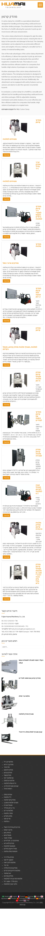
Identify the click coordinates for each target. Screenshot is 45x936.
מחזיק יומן (7, 833)
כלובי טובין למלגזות (10, 884)
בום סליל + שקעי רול (11, 881)
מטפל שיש (7, 835)
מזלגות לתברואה (9, 862)
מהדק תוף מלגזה (9, 800)
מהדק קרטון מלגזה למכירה (39, 452)
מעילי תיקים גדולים (10, 849)
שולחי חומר (8, 838)
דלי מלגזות (7, 797)
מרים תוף (7, 819)
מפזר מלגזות (8, 813)
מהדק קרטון (8, 773)
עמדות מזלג (8, 794)
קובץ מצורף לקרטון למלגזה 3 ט (39, 489)
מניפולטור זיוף (9, 778)
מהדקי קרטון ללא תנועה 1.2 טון (38, 292)
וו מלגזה (6, 821)
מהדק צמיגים (8, 876)
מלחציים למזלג (9, 780)
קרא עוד (6, 155)
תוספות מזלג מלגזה (10, 851)
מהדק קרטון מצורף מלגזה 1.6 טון (38, 376)
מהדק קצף (7, 775)
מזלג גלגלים (8, 816)
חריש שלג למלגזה (10, 783)
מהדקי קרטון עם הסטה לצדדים (30, 678)
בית (18, 109)
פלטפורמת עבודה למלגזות (13, 879)
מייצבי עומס (8, 830)
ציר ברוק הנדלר (9, 808)
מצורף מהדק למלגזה (26, 714)
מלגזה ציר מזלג (24, 696)
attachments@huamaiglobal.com (23, 629)
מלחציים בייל (8, 762)
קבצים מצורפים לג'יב (11, 786)
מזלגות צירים (8, 810)
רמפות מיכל (8, 789)
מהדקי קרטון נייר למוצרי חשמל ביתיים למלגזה (39, 212)
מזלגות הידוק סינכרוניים (12, 870)
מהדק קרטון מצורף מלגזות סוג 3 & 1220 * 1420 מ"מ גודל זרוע (39, 573)
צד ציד (6, 865)
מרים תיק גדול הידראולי (12, 827)
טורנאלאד (7, 873)
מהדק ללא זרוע (9, 843)
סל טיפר (7, 767)
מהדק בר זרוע (8, 764)
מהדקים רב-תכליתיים (11, 840)
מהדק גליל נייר (9, 857)
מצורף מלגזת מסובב (11, 803)
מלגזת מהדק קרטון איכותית (39, 526)
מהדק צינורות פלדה (10, 868)
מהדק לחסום (8, 770)
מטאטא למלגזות (9, 846)
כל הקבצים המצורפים (9, 109)
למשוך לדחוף (8, 860)
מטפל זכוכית (8, 805)
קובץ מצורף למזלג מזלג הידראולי (30, 732)
